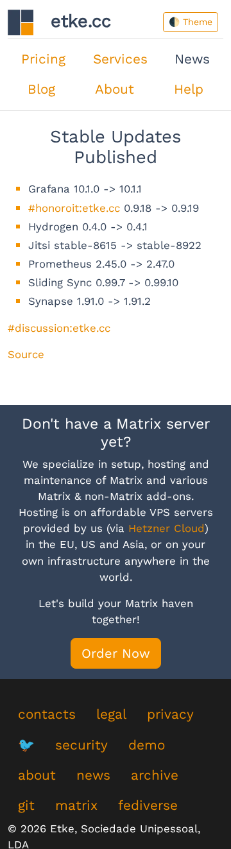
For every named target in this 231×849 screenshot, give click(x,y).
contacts (47, 714)
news (93, 775)
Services (120, 59)
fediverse (148, 805)
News (192, 59)
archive (154, 775)
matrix (76, 805)
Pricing (43, 59)
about (37, 775)
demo (146, 745)
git (26, 805)
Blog (41, 89)
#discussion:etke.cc (59, 328)
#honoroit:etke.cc (74, 208)
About (114, 89)
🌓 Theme (190, 22)
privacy (170, 714)
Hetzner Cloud (166, 528)
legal (111, 714)
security (81, 745)
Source (26, 354)
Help (188, 89)
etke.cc (72, 21)
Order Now (115, 653)
